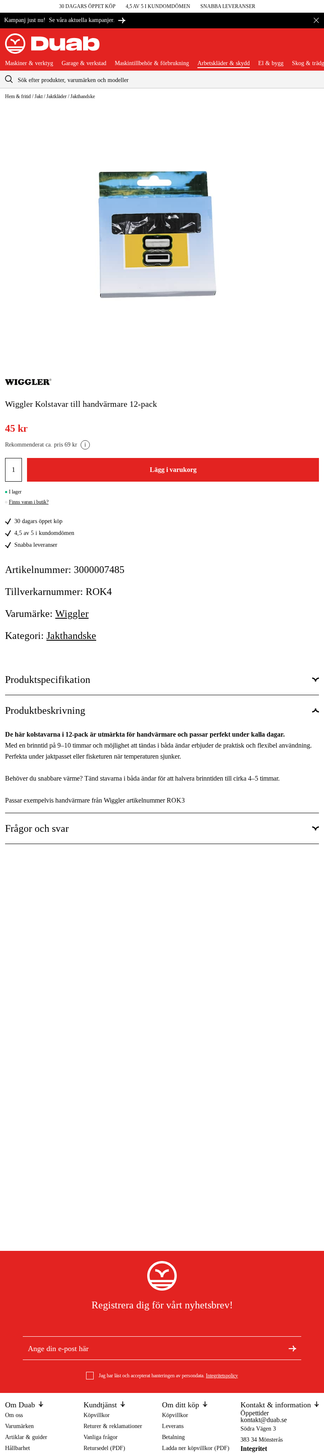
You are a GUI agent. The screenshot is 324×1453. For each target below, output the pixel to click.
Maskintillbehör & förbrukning (152, 63)
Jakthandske (82, 96)
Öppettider (254, 1413)
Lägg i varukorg (173, 469)
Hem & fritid (18, 96)
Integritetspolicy (222, 1376)
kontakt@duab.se (263, 1419)
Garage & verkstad (84, 63)
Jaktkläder (56, 96)
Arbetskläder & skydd (223, 63)
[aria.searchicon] (9, 79)
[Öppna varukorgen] (312, 47)
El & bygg (271, 63)
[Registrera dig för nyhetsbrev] (292, 1347)
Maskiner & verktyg (29, 63)
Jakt (39, 96)
